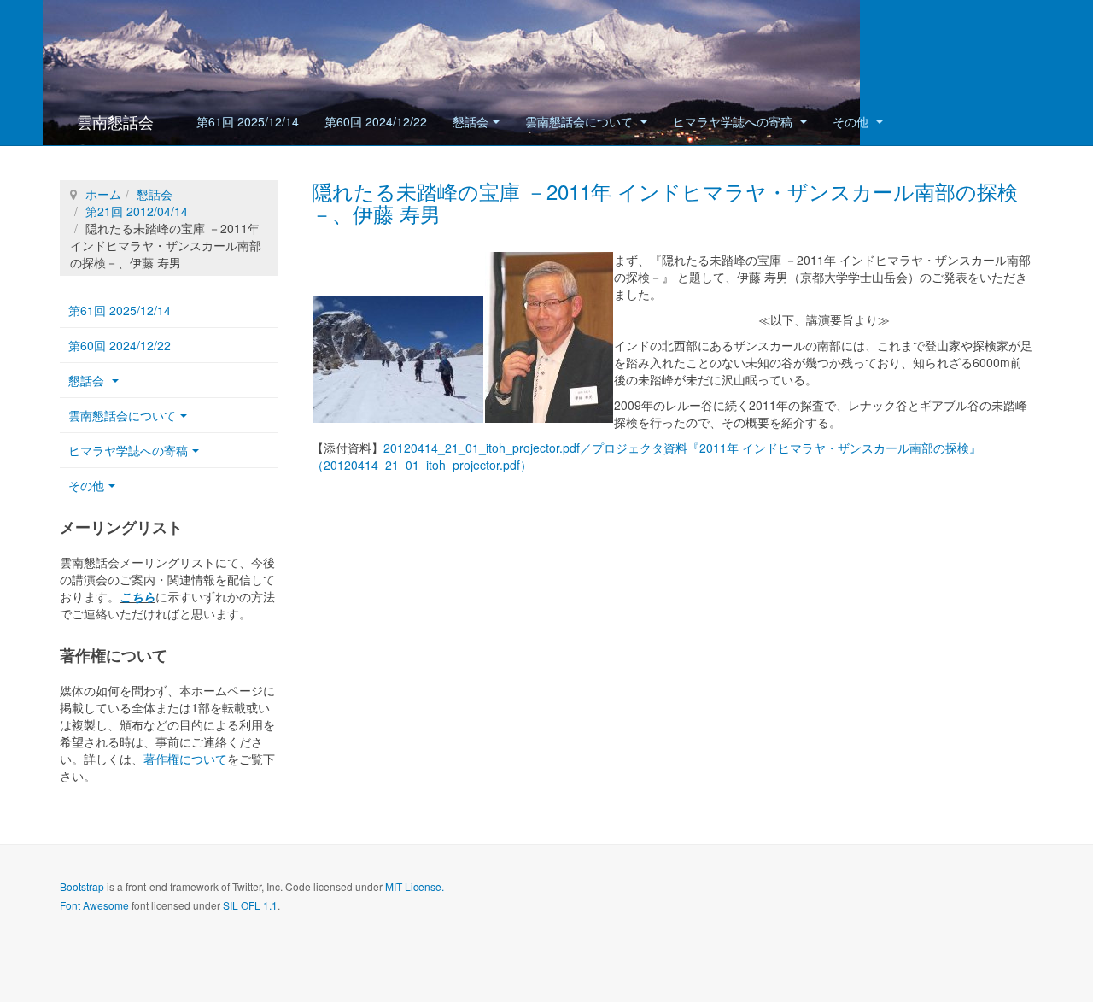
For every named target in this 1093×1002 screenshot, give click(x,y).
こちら (137, 596)
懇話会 (470, 121)
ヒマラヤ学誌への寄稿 (734, 121)
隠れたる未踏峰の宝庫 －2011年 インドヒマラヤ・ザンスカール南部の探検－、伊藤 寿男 (665, 202)
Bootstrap (82, 886)
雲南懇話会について (580, 121)
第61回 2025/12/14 (247, 121)
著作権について (185, 758)
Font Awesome (94, 905)
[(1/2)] (398, 359)
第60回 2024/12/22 (375, 121)
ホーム (103, 193)
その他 (852, 121)
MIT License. (414, 886)
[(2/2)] (549, 337)
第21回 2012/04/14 (136, 211)
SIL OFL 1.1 (250, 905)
